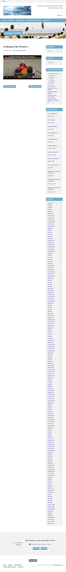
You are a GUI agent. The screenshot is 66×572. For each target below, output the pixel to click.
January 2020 (51, 367)
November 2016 (51, 446)
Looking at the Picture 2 (17, 39)
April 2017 (50, 436)
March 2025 (50, 238)
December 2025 (51, 219)
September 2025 (51, 226)
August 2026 (50, 203)
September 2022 (51, 300)
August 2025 (50, 228)
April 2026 (50, 211)
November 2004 (51, 508)
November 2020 (51, 346)
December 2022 (51, 294)
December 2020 (51, 344)
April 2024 (50, 261)
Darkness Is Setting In (53, 152)
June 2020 (50, 357)
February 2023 (51, 290)
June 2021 (50, 332)
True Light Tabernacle (53, 73)
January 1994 (51, 519)
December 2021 (51, 319)
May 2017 (50, 434)
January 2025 (51, 242)
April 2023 (50, 286)
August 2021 (50, 328)
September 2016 (51, 450)
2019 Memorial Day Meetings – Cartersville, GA (53, 101)
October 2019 (51, 373)
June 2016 (50, 456)
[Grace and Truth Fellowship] (18, 544)
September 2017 (51, 425)
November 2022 (51, 296)
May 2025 (50, 234)
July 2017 (50, 429)
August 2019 (50, 377)
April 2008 (50, 502)
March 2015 (50, 488)
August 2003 (50, 511)
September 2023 (51, 276)
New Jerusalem (51, 120)
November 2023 (51, 271)
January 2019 (51, 392)
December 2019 (51, 369)
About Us (11, 20)
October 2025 (51, 224)
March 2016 (50, 463)
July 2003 (50, 513)
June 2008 (50, 498)
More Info (36, 548)
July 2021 (50, 330)
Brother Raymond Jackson (34, 20)
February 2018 (51, 415)
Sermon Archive (13, 33)
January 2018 (51, 417)
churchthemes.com (58, 565)
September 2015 (51, 475)
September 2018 (51, 400)
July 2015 (50, 479)
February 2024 (51, 265)
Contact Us (46, 20)
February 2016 (51, 465)
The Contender (51, 86)
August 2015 (50, 477)
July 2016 (50, 454)
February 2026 (51, 215)
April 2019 (50, 386)
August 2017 (50, 427)
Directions (44, 548)
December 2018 (51, 394)
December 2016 (51, 444)
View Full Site (33, 560)
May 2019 (50, 384)
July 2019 (50, 380)
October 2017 (51, 423)
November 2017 (51, 421)
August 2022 (50, 303)
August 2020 (50, 352)
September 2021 (51, 325)
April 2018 (50, 411)
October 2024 (51, 249)
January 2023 (51, 292)
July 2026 (50, 205)
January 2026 (51, 217)
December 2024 (51, 244)
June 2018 (50, 407)
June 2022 (50, 307)
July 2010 (50, 496)
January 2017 (51, 442)
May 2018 (50, 409)
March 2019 (50, 388)
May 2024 (50, 259)
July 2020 (50, 355)
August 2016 (50, 452)
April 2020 (50, 361)
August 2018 (50, 402)
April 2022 (50, 311)
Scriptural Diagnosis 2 (53, 139)
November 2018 (51, 396)
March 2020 (50, 363)
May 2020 (50, 359)
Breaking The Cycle (10, 86)
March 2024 (50, 263)
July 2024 (50, 255)
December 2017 (51, 419)
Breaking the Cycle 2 (34, 86)
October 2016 (51, 448)
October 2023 (51, 273)
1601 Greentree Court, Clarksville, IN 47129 (40, 540)
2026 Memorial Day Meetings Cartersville (52, 77)
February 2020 (51, 365)
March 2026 (50, 213)
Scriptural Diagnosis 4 (53, 126)
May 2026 (50, 209)
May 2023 (50, 284)
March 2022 (50, 313)
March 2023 (50, 288)
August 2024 (50, 253)
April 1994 (50, 515)
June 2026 (50, 207)
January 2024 (51, 267)
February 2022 (51, 315)
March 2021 (50, 338)
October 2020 (51, 348)
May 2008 (50, 500)
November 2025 (51, 221)
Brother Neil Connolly (21, 50)
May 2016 (50, 459)
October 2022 (51, 298)
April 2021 (50, 336)
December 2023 (51, 269)
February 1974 (51, 523)
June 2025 (50, 232)
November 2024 (51, 246)
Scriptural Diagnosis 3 (53, 132)
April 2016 (50, 461)
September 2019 (51, 375)
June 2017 (50, 431)
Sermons (9, 39)
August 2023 (50, 278)
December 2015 (51, 469)
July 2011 (50, 494)
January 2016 (51, 467)
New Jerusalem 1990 (52, 113)
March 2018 (50, 413)
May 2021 (50, 334)
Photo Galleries (20, 20)
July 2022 (50, 305)
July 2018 (50, 404)
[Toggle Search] (3, 1)
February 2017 (51, 440)
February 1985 (51, 521)
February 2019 (51, 390)
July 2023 (50, 280)
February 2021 (51, 340)
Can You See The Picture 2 (54, 158)
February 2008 (51, 504)
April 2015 (50, 486)
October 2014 (51, 492)
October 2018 (51, 398)
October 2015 (51, 473)
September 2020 (51, 350)
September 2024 (51, 251)
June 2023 (50, 282)
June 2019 (50, 382)
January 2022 (51, 317)
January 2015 (51, 490)
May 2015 (50, 483)
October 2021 (51, 323)
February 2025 (51, 240)
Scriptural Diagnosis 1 (53, 145)
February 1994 (51, 517)
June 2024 (50, 257)
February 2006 (51, 506)
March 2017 (50, 438)
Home (5, 20)
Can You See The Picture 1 (54, 164)
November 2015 (51, 471)
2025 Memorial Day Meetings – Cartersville (52, 82)
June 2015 (50, 481)
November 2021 (51, 321)
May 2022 (50, 309)
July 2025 (50, 230)
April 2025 (50, 236)
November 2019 (51, 371)
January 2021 (51, 342)
